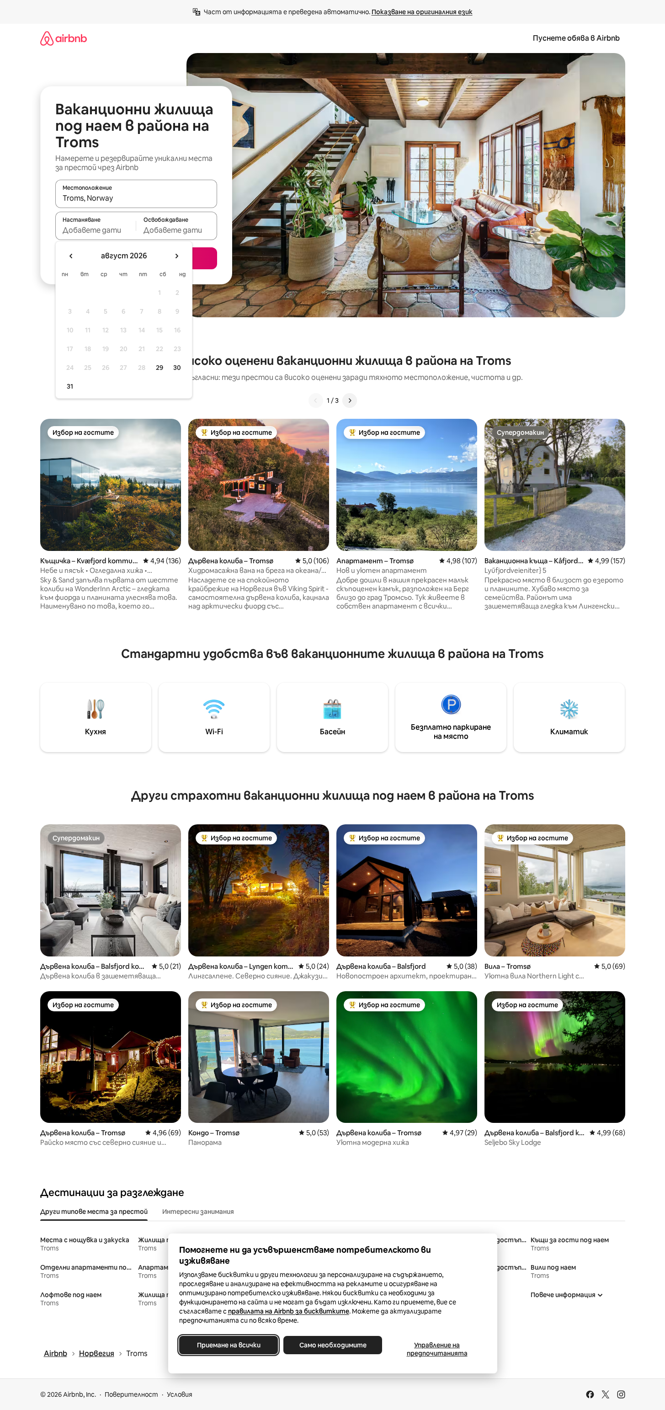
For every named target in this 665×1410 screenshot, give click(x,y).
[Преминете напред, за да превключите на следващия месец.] (176, 256)
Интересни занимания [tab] (198, 1211)
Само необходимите (332, 1345)
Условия (179, 1394)
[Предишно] (316, 400)
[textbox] (96, 229)
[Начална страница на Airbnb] (63, 38)
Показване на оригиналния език (422, 12)
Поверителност (131, 1394)
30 (177, 367)
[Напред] (349, 400)
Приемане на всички (228, 1345)
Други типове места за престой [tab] (94, 1211)
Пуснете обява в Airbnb (576, 38)
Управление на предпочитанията (436, 1349)
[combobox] (136, 197)
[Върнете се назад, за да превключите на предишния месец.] (71, 256)
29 (159, 367)
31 (70, 386)
